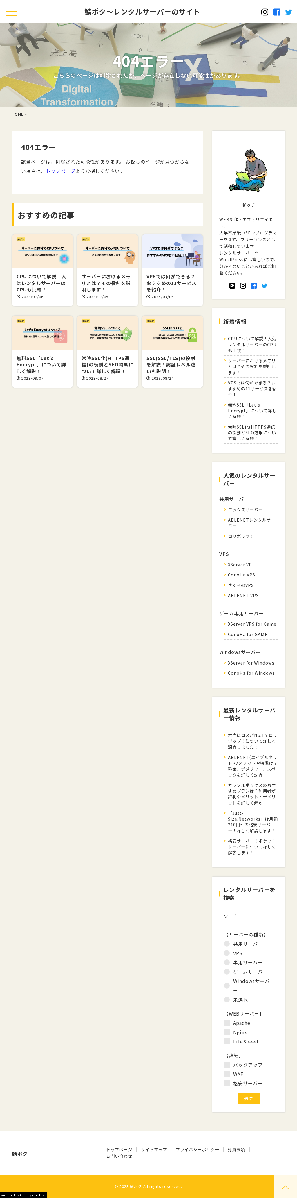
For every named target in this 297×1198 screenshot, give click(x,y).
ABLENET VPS (243, 595)
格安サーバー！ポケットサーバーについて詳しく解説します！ (252, 846)
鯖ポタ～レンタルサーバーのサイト (142, 11)
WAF (238, 1073)
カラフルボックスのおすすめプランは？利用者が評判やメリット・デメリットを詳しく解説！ (252, 793)
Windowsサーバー (251, 985)
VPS (237, 953)
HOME (17, 114)
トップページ (60, 170)
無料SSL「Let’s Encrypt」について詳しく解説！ (252, 410)
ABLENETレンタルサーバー (251, 523)
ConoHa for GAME (248, 634)
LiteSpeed (245, 1041)
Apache (241, 1022)
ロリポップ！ (241, 536)
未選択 (240, 999)
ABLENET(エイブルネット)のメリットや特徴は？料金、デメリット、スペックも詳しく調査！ (253, 766)
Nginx (240, 1032)
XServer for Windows (251, 663)
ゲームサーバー (250, 971)
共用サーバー (248, 943)
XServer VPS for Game (252, 624)
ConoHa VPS (241, 575)
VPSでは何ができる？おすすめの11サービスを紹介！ (252, 388)
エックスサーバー (245, 509)
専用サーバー (248, 962)
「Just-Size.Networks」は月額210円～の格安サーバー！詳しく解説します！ (253, 821)
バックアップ (248, 1064)
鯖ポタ (136, 1186)
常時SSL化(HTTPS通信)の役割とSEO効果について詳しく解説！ (252, 432)
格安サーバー (248, 1083)
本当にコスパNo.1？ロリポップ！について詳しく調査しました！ (252, 741)
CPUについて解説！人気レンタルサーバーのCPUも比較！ (252, 344)
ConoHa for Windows (251, 673)
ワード (230, 916)
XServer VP (240, 564)
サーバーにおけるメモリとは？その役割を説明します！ (252, 366)
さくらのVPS (241, 585)
